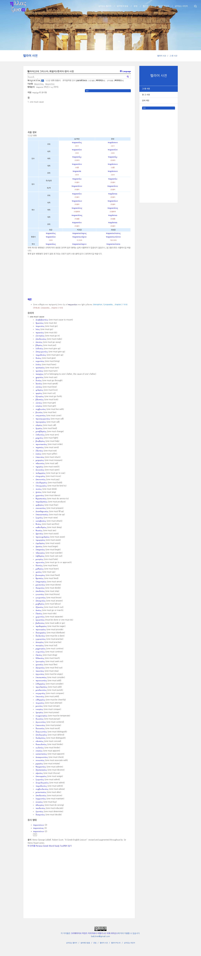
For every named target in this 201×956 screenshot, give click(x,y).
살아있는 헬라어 (71, 943)
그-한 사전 (173, 56)
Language (126, 71)
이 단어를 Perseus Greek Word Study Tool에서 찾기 (50, 846)
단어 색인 (145, 100)
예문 (30, 299)
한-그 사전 (146, 95)
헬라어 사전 (30, 55)
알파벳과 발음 (85, 943)
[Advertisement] (158, 150)
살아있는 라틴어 (129, 943)
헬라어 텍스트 (116, 943)
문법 (94, 943)
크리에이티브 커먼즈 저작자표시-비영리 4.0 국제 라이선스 (94, 933)
